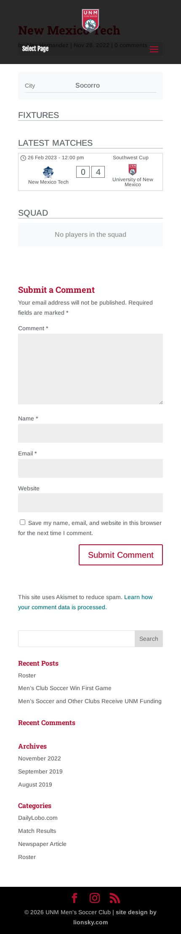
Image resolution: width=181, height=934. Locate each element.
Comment (33, 328)
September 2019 (40, 771)
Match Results (37, 830)
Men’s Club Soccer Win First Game (65, 688)
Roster (27, 675)
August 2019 (35, 784)
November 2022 (39, 758)
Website (29, 488)
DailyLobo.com (38, 817)
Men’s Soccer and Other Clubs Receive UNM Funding (90, 701)
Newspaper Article (42, 843)
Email (27, 453)
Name (28, 418)
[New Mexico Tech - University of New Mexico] (90, 171)
